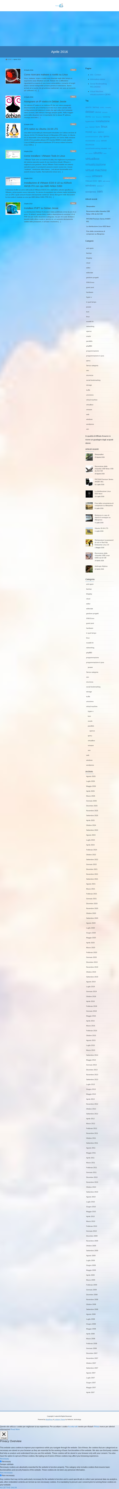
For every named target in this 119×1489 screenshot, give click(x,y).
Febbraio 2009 (91, 1285)
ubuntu (97, 152)
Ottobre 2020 (91, 913)
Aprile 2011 (90, 1158)
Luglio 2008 (90, 1319)
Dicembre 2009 (92, 1236)
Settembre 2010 (92, 1192)
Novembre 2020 (92, 908)
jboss (86, 127)
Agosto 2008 (91, 1314)
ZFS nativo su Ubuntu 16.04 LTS (41, 129)
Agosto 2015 (91, 1040)
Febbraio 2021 (91, 894)
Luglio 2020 (90, 928)
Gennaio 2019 (91, 991)
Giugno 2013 (91, 1089)
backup (96, 107)
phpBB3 (89, 346)
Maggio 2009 (91, 1270)
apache (88, 107)
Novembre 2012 (92, 1104)
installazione (103, 121)
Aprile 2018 (90, 1001)
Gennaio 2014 (91, 1065)
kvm (98, 127)
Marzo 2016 (90, 1026)
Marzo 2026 (90, 796)
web (87, 414)
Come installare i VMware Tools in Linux (44, 156)
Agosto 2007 (91, 1373)
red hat (98, 141)
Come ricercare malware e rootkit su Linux (46, 74)
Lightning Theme (59, 1419)
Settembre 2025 (92, 815)
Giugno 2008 (91, 1324)
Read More (15, 1429)
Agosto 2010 (91, 1197)
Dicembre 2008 (92, 1294)
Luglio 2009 (90, 1260)
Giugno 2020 (91, 933)
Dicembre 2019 (92, 962)
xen (100, 191)
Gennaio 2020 (91, 957)
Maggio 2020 (91, 938)
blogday (89, 258)
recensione (90, 141)
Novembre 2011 (92, 1133)
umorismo (90, 395)
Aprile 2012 (90, 1119)
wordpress (90, 191)
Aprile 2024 (90, 845)
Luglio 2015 (90, 1045)
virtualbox (92, 159)
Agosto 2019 (91, 982)
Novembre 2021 (92, 874)
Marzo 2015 (90, 1050)
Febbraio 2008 (91, 1343)
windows (90, 185)
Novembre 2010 (92, 1182)
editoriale (89, 273)
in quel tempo (91, 302)
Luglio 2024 (90, 840)
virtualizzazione (95, 164)
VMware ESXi (91, 181)
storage (89, 385)
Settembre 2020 (92, 918)
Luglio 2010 (90, 1202)
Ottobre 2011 (91, 1138)
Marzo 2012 (90, 1123)
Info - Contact (95, 75)
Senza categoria (92, 365)
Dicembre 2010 (92, 1177)
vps (100, 181)
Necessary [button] (4, 1459)
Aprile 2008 (90, 1334)
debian (89, 111)
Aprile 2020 (90, 943)
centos (102, 107)
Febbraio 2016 (91, 1030)
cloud (88, 263)
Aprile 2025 (90, 820)
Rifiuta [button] (96, 1427)
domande (104, 112)
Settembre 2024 (92, 830)
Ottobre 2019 (91, 972)
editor (88, 268)
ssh (86, 153)
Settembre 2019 (92, 977)
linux (73, 70)
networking (90, 326)
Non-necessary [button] (6, 1473)
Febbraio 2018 (91, 1006)
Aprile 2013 (90, 1099)
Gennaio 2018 (91, 1011)
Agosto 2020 (91, 923)
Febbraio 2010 (91, 1226)
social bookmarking (93, 380)
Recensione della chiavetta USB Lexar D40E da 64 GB (102, 555)
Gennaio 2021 (91, 899)
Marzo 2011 (90, 1163)
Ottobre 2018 (91, 996)
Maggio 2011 (91, 1153)
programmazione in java (95, 356)
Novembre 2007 (92, 1358)
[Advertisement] (59, 28)
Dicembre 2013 (92, 1070)
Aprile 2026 (90, 791)
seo (87, 370)
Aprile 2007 (90, 1392)
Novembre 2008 (92, 1299)
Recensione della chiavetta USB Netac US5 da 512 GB (98, 212)
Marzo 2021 (90, 889)
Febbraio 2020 (91, 952)
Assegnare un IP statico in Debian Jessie (45, 101)
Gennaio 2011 (91, 1172)
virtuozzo (88, 176)
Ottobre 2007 (91, 1363)
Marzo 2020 (90, 947)
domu (88, 116)
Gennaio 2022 (91, 864)
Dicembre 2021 (92, 869)
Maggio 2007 (91, 1387)
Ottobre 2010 (91, 1187)
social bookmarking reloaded (96, 148)
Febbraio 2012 (91, 1128)
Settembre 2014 (92, 1055)
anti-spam (90, 248)
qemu (106, 136)
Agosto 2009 (91, 1255)
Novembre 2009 (92, 1241)
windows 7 (100, 186)
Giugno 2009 (91, 1265)
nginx (95, 132)
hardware (89, 292)
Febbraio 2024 (91, 850)
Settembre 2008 (92, 1309)
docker (98, 112)
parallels (89, 341)
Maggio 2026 (91, 786)
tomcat (90, 153)
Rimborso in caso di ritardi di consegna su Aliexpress (103, 517)
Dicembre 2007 (92, 1353)
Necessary (6, 1462)
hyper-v (89, 297)
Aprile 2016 (90, 1021)
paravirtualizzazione (91, 137)
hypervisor (90, 121)
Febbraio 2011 (91, 1167)
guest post (90, 287)
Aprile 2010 (90, 1216)
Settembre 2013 (92, 1079)
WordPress (49, 1419)
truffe (88, 390)
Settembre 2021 (92, 879)
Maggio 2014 (91, 1060)
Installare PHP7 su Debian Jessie (41, 208)
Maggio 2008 (91, 1329)
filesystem (99, 117)
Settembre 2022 (92, 859)
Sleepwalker (90, 206)
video (104, 153)
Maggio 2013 (91, 1094)
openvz (101, 132)
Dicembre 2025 (92, 806)
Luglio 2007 (90, 1378)
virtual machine (70, 178)
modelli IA (89, 321)
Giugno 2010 (91, 1207)
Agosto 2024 (91, 835)
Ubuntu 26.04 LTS (101, 528)
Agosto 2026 (91, 776)
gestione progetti (92, 277)
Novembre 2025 (92, 811)
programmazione (92, 351)
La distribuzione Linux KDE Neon (98, 226)
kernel (92, 127)
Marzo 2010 (90, 1221)
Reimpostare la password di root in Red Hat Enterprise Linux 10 (104, 542)
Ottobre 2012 (91, 1109)
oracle (88, 336)
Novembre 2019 (92, 967)
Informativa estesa (97, 79)
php (100, 137)
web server (106, 181)
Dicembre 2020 (92, 903)
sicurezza (89, 144)
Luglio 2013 (90, 1084)
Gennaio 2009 (91, 1290)
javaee (88, 307)
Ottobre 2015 (91, 1035)
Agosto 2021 (91, 884)
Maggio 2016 (91, 1016)
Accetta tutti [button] (73, 1427)
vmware (97, 176)
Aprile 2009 (90, 1275)
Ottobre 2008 (91, 1304)
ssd (109, 148)
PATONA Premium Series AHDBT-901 (98, 220)
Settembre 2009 (92, 1250)
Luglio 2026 (90, 781)
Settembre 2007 (92, 1368)
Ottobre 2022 (91, 855)
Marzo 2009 (90, 1280)
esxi (93, 117)
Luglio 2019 (90, 986)
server (104, 140)
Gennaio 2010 (91, 1231)
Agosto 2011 (90, 1148)
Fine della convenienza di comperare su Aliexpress (95, 232)
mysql (88, 131)
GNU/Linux (90, 282)
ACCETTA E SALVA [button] (8, 1488)
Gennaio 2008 (91, 1348)
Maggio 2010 (91, 1211)
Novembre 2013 (92, 1075)
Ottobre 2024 (91, 825)
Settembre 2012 (92, 1114)
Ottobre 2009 (91, 1246)
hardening (106, 117)
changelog (108, 107)
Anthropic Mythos (101, 566)
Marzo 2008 (90, 1339)
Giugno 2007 (91, 1383)
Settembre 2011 (92, 1143)
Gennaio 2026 (91, 801)
